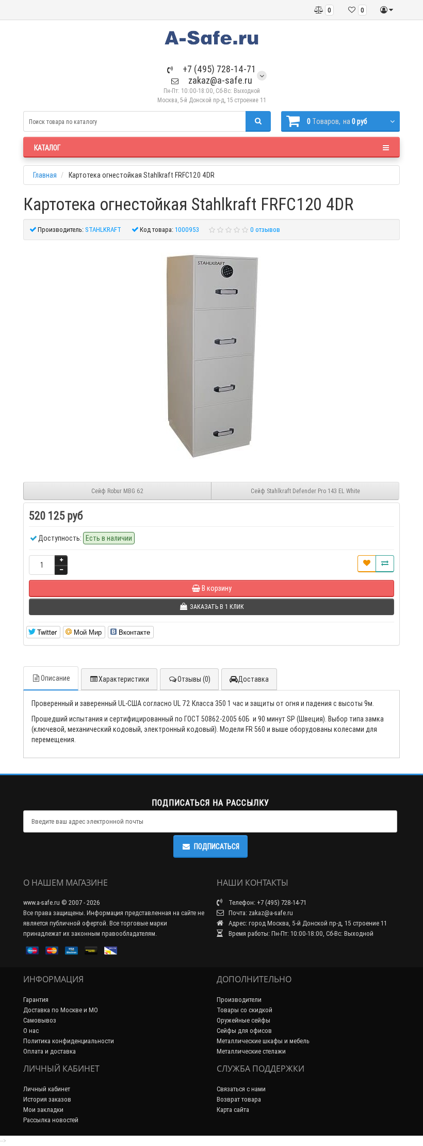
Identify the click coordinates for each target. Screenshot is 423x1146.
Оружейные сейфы (243, 1020)
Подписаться (216, 846)
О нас (31, 1030)
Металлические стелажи (251, 1051)
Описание (55, 678)
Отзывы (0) (193, 679)
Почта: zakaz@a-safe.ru (260, 912)
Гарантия (35, 999)
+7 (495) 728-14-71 (218, 69)
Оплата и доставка (49, 1051)
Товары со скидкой (244, 1010)
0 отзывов (265, 229)
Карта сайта (233, 1109)
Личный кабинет (46, 1089)
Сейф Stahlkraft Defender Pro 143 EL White (305, 491)
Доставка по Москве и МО (60, 1010)
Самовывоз (39, 1020)
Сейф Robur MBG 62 (117, 491)
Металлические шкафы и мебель (263, 1041)
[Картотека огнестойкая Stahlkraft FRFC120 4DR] (211, 355)
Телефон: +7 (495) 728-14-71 (266, 902)
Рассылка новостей (50, 1120)
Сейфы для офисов (244, 1030)
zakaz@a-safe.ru (219, 80)
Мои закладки (43, 1109)
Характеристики (124, 679)
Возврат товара (239, 1099)
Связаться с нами (241, 1089)
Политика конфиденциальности (68, 1041)
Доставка (253, 679)
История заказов (47, 1099)
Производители (239, 999)
